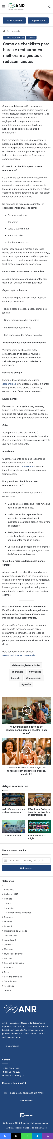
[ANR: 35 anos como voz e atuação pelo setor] (13, 799)
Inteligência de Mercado (15, 931)
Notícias (31, 37)
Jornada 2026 (10, 935)
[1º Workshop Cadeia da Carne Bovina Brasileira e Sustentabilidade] (39, 799)
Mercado (16, 31)
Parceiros (8, 967)
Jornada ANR (10, 940)
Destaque (8, 917)
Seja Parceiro (38, 20)
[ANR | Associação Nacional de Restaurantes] (16, 6)
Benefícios (9, 889)
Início (7, 31)
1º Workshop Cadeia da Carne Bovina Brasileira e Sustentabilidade (39, 812)
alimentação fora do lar (27, 665)
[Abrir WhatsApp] (45, 1131)
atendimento (28, 466)
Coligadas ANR (11, 894)
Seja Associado (14, 20)
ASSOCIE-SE (12, 1046)
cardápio (18, 671)
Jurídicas (8, 944)
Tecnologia (9, 986)
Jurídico (10, 908)
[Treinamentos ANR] (13, 826)
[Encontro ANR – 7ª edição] (39, 826)
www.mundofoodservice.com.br (18, 655)
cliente (16, 678)
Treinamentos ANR (11, 835)
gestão (27, 684)
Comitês (8, 899)
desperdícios (9, 383)
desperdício (34, 678)
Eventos (8, 921)
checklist (35, 671)
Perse (7, 972)
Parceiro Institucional (14, 963)
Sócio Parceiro (11, 981)
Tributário (8, 990)
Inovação (8, 926)
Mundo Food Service (14, 37)
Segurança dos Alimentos (18, 912)
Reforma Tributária (13, 977)
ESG (8, 903)
